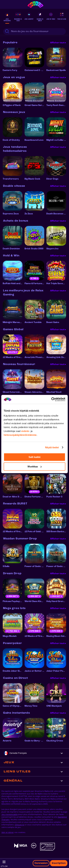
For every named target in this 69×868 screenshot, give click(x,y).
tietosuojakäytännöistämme (20, 435)
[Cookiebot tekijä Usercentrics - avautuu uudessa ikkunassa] (51, 399)
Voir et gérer (7, 833)
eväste (25, 431)
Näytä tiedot (52, 447)
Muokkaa (33, 466)
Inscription (59, 863)
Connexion (41, 863)
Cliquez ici (19, 825)
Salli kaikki (34, 457)
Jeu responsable (9, 815)
